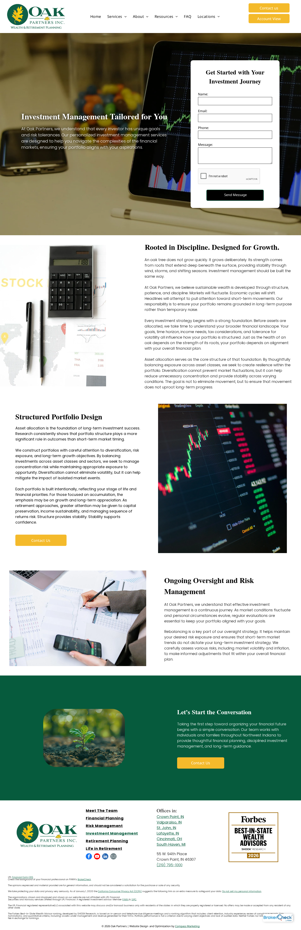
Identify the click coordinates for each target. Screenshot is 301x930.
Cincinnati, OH (169, 838)
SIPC (133, 899)
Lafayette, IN (168, 833)
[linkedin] (105, 856)
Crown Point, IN (170, 816)
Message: (205, 144)
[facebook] (89, 856)
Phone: (203, 128)
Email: (202, 111)
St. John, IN (166, 827)
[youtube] (97, 856)
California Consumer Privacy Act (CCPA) (120, 891)
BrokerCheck (84, 879)
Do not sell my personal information (241, 891)
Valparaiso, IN (169, 822)
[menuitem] (95, 16)
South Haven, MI (171, 844)
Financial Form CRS (22, 877)
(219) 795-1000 (169, 864)
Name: (203, 94)
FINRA (125, 899)
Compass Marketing (187, 926)
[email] (113, 856)
